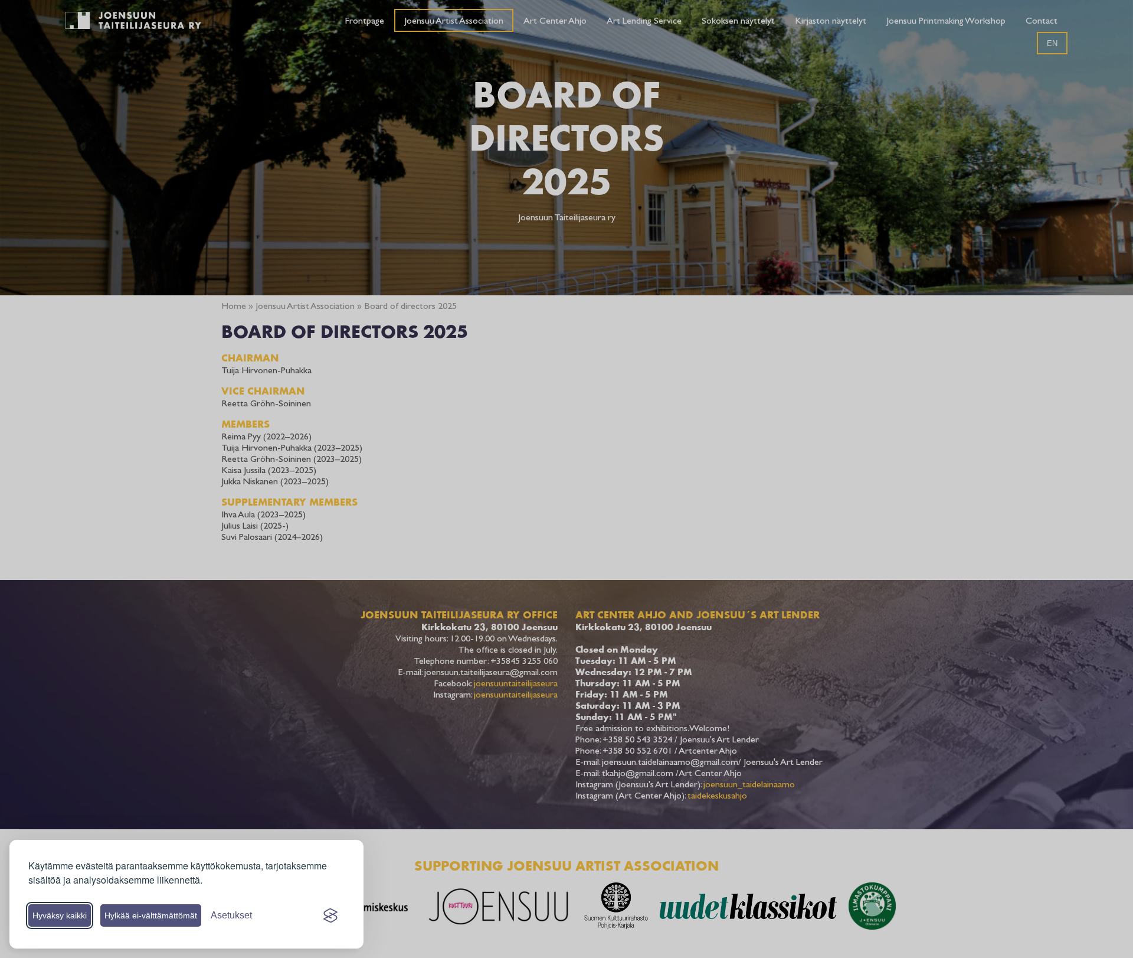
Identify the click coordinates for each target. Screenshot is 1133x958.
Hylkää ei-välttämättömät (150, 915)
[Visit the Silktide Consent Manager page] (330, 915)
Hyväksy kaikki (59, 915)
